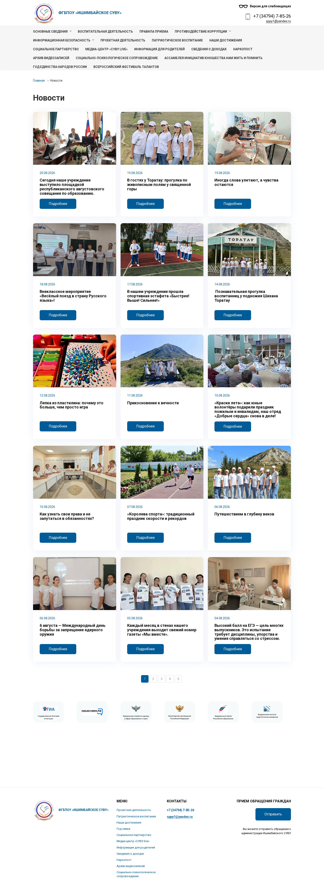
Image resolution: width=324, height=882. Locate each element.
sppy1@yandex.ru (278, 21)
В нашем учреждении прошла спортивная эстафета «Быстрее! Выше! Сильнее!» (158, 295)
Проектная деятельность (123, 40)
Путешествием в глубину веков (244, 514)
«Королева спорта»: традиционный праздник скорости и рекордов (160, 516)
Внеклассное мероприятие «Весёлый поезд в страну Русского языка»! (73, 295)
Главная (39, 80)
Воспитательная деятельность (105, 31)
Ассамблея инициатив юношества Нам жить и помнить (213, 58)
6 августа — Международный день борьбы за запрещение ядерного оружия (72, 629)
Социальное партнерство (56, 49)
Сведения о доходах (209, 49)
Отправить (273, 814)
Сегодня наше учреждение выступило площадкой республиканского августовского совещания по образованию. (72, 186)
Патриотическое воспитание (177, 40)
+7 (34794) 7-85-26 (272, 16)
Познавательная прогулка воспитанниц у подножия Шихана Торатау (246, 295)
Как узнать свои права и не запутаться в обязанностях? (67, 516)
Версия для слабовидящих (270, 6)
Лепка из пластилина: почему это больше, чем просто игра (71, 405)
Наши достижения (225, 40)
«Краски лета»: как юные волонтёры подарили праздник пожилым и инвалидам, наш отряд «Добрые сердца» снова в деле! (247, 409)
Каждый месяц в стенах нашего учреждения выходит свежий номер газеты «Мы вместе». (161, 629)
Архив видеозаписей (51, 58)
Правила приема (154, 31)
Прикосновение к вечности (153, 403)
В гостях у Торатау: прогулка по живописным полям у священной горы (159, 184)
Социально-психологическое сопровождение (117, 58)
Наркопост (243, 49)
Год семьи (123, 828)
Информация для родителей (159, 49)
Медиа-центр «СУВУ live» (106, 49)
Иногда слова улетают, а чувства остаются (246, 182)
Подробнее (58, 204)
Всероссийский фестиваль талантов (126, 67)
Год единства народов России (60, 67)
